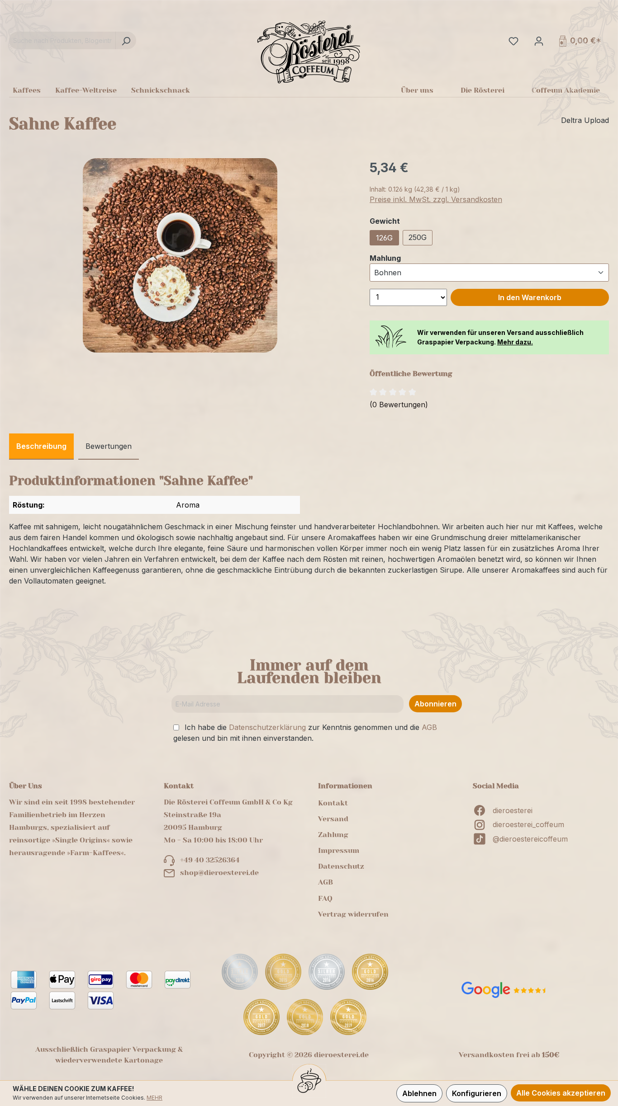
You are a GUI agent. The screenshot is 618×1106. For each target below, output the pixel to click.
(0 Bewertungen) (399, 404)
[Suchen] (125, 40)
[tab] (41, 446)
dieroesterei (512, 810)
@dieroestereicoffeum (530, 838)
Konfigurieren (476, 1093)
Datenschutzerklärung (267, 727)
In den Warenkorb (529, 297)
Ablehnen (419, 1093)
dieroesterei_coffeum (528, 824)
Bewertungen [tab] (109, 446)
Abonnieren (435, 703)
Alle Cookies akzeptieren (560, 1092)
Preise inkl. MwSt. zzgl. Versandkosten (436, 199)
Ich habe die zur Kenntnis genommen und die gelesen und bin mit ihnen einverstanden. (305, 733)
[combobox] (62, 40)
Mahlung (385, 258)
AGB (429, 727)
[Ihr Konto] (538, 41)
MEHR (154, 1097)
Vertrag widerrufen (353, 914)
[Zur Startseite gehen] (309, 51)
